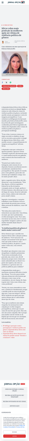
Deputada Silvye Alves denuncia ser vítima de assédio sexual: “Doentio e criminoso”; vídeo (14, 335)
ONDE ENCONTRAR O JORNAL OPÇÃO (14, 390)
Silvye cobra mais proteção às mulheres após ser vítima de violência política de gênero (12, 33)
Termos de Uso (20, 427)
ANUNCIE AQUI (14, 406)
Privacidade (11, 427)
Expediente (6, 412)
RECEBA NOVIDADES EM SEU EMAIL (14, 401)
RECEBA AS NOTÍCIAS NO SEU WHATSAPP (14, 396)
